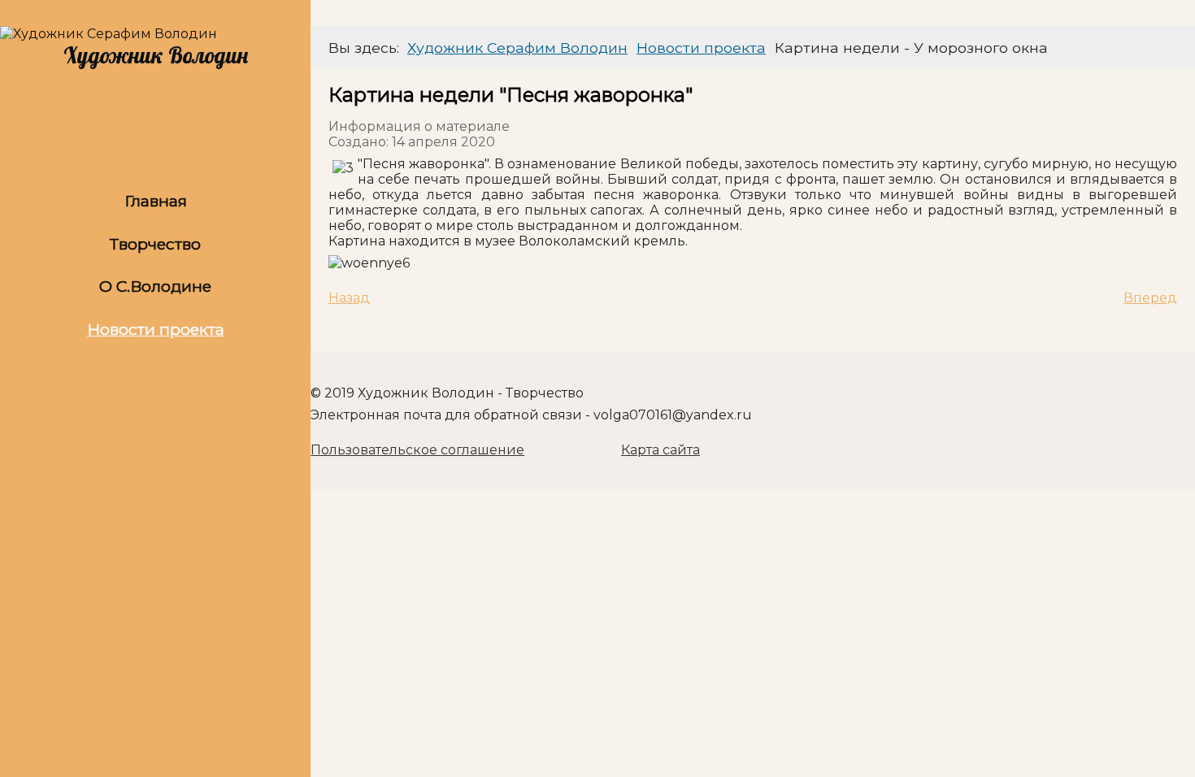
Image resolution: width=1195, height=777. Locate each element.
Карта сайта (660, 450)
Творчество (155, 244)
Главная (155, 201)
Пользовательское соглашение (417, 450)
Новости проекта (155, 329)
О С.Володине (155, 286)
